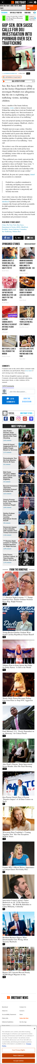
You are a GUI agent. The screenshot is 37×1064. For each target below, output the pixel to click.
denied (32, 174)
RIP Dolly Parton (16, 13)
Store (21, 1014)
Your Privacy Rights (18, 1050)
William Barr (16, 231)
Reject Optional (18, 1055)
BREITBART (20, 2)
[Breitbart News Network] (5, 413)
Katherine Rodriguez (10, 73)
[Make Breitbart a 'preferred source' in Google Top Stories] (11, 77)
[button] (2, 2)
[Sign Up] (31, 7)
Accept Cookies (18, 1061)
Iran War (28, 13)
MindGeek (24, 227)
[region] (18, 1045)
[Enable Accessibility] (35, 2)
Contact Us (23, 1007)
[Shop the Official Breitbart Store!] (26, 413)
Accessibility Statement (9, 1014)
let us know (28, 371)
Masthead (5, 1007)
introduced (5, 201)
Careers (22, 1011)
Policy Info (5, 1018)
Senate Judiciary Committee (18, 229)
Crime (4, 225)
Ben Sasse (20, 225)
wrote (12, 108)
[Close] (34, 1028)
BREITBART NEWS (19, 997)
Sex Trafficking (7, 231)
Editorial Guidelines (7, 1022)
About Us (5, 1011)
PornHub (5, 229)
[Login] (31, 2)
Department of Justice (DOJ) (11, 227)
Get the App (23, 1022)
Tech (14, 225)
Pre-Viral (9, 225)
